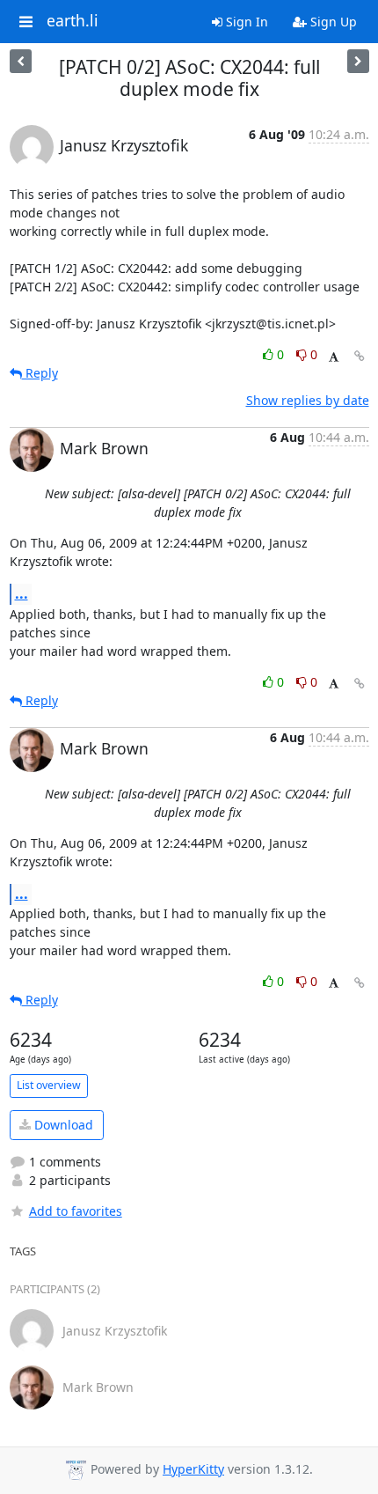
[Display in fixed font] (333, 357)
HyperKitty (193, 1469)
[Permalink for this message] (359, 356)
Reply (40, 372)
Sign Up (332, 21)
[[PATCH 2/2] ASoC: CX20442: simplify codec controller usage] (358, 61)
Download (62, 1124)
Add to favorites (75, 1211)
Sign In (245, 21)
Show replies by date (307, 400)
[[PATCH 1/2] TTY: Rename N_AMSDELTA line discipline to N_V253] (21, 61)
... (21, 593)
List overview (49, 1085)
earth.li (72, 21)
